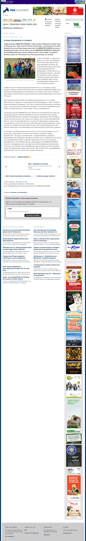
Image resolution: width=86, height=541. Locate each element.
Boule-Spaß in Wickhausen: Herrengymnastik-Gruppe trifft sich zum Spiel (16, 268)
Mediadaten (58, 21)
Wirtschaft (17, 19)
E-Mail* (10, 208)
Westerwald (8, 27)
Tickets (67, 23)
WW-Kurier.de (48, 22)
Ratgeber (23, 24)
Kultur (30, 19)
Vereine (24, 19)
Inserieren (57, 19)
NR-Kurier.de (48, 23)
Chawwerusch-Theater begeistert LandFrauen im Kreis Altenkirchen (14, 257)
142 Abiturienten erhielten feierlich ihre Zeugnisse (47, 266)
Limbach (12, 33)
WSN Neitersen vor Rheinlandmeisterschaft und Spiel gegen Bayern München (17, 248)
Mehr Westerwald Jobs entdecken (18, 176)
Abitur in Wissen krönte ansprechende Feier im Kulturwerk (46, 240)
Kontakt (57, 27)
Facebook (49, 19)
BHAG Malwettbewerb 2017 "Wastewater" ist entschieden (47, 274)
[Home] (3, 15)
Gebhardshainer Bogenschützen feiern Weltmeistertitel (15, 240)
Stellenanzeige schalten (46, 176)
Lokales (5, 24)
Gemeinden (29, 24)
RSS (26, 530)
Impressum (58, 25)
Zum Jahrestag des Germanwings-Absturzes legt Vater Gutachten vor (45, 231)
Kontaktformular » (67, 533)
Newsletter (47, 25)
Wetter (35, 24)
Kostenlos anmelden (32, 215)
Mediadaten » (47, 534)
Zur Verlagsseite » (10, 536)
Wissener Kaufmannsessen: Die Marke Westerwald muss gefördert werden (46, 248)
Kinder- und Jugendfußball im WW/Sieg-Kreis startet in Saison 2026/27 (16, 278)
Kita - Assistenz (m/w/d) (38, 164)
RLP (34, 19)
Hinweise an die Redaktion (18, 192)
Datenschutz (58, 23)
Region (5, 19)
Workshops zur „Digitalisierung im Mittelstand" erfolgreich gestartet (45, 257)
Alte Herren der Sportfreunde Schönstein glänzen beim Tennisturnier (16, 231)
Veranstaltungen (14, 24)
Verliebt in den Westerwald (31, 533)
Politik (10, 19)
